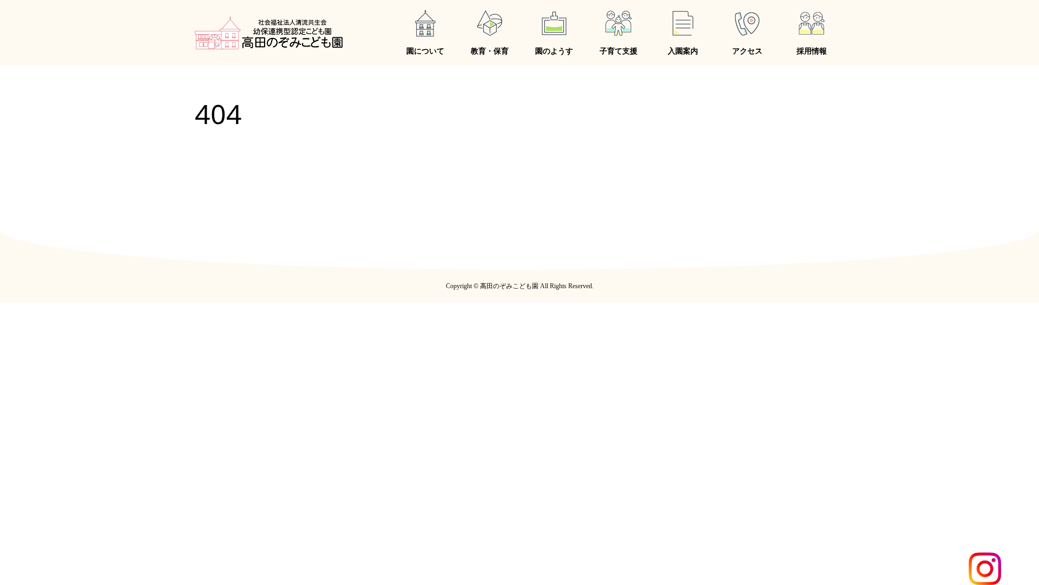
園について (425, 51)
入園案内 (683, 51)
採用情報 (812, 51)
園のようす (554, 51)
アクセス (747, 51)
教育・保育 (490, 51)
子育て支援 (618, 51)
